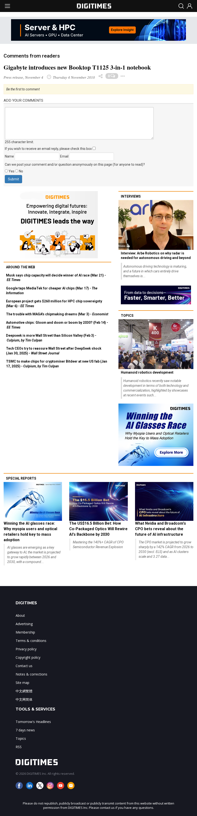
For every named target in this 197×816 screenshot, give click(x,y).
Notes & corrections (31, 674)
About (20, 615)
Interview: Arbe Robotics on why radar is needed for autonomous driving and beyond (156, 255)
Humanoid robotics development (147, 372)
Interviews (131, 196)
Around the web (20, 267)
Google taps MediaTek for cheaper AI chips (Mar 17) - (51, 290)
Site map (22, 682)
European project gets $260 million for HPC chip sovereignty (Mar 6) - (54, 303)
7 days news (25, 730)
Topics (127, 315)
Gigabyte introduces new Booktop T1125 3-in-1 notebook (77, 67)
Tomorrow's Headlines (33, 721)
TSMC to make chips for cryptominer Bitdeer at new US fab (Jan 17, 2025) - (56, 363)
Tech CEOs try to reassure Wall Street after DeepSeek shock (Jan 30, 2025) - (53, 350)
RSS (19, 747)
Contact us (24, 665)
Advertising (24, 624)
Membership (25, 632)
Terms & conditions (31, 640)
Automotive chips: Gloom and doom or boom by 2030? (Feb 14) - (57, 325)
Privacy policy (26, 649)
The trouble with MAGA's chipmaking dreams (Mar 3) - (57, 314)
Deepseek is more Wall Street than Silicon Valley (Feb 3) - (51, 338)
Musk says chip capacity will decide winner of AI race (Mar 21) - (56, 277)
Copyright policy (28, 657)
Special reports (21, 478)
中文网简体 (24, 699)
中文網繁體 (24, 691)
